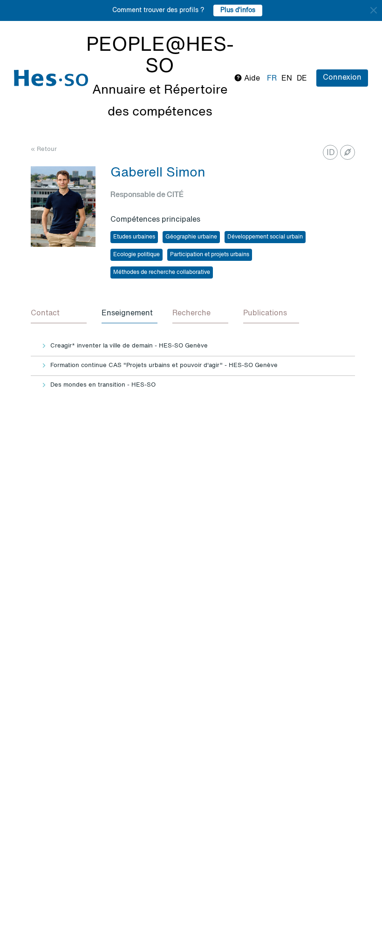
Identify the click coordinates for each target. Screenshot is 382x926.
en (286, 78)
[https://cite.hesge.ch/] (347, 152)
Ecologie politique (136, 255)
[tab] (59, 314)
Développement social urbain (265, 237)
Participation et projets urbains (209, 255)
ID (331, 153)
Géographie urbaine (191, 237)
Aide (251, 78)
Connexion (342, 78)
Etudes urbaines (134, 237)
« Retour (44, 149)
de (302, 78)
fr (272, 78)
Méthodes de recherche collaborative (161, 272)
